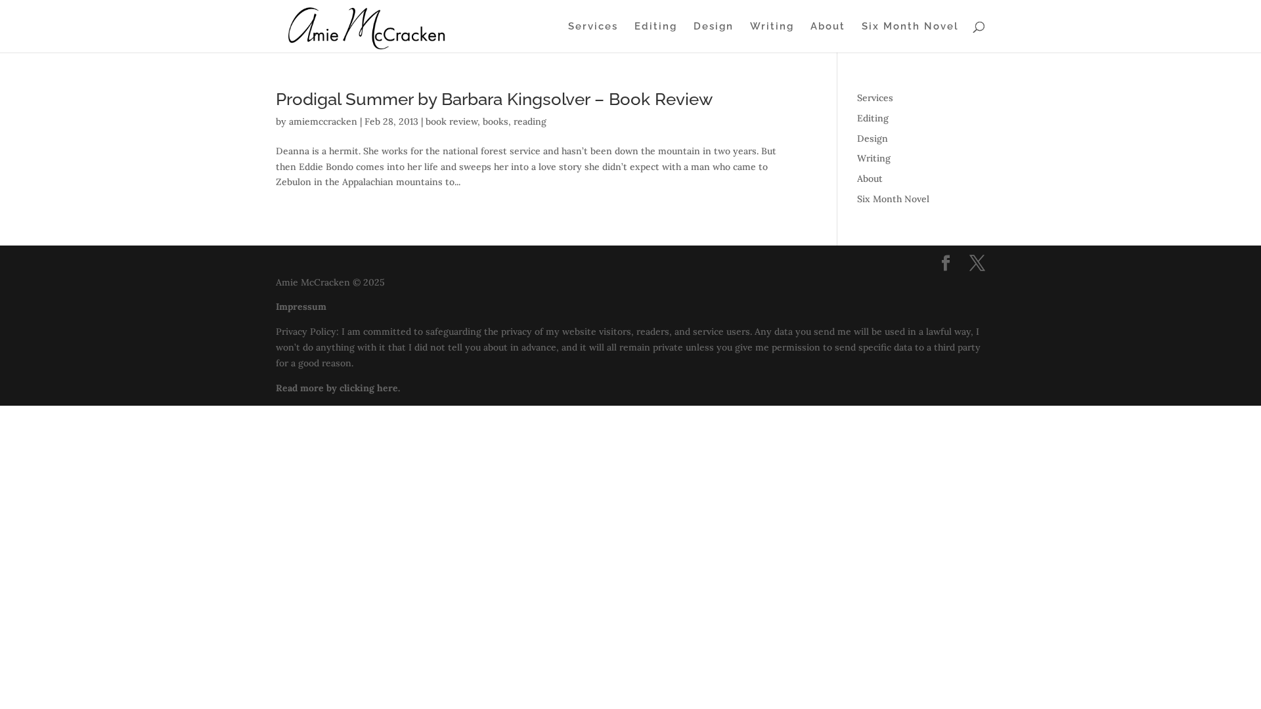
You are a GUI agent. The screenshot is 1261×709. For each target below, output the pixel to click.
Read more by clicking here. (338, 388)
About (827, 27)
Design (714, 27)
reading (530, 121)
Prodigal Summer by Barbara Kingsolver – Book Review (494, 99)
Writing (772, 27)
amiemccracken (323, 121)
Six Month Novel (910, 27)
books (495, 121)
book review (451, 121)
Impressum (301, 306)
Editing (655, 27)
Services (593, 27)
